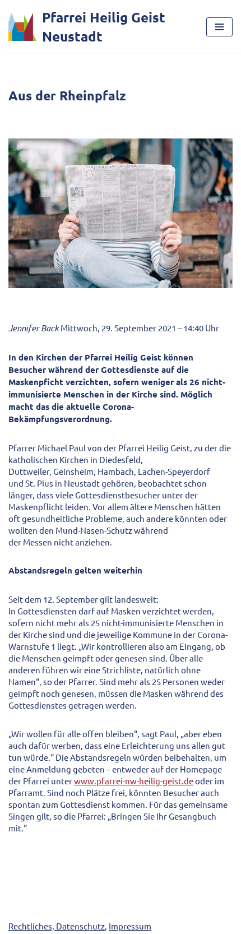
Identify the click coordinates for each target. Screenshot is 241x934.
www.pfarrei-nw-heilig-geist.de (133, 780)
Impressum (130, 926)
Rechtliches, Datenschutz (56, 926)
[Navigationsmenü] (219, 26)
